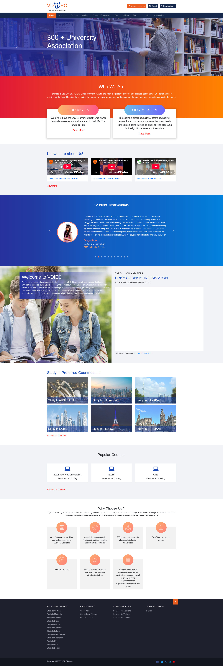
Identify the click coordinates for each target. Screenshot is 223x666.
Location (146, 15)
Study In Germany (54, 628)
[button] (16, 47)
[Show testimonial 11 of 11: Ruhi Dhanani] (127, 256)
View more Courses (56, 489)
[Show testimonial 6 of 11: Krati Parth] (111, 256)
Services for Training (121, 614)
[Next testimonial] (173, 230)
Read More (78, 130)
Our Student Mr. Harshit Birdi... (149, 178)
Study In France (53, 624)
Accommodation (138, 6)
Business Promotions (101, 15)
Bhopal (149, 611)
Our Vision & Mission (88, 614)
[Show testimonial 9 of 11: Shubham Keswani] (121, 256)
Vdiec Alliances (86, 618)
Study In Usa (52, 645)
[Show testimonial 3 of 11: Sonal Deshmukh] (101, 256)
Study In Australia (54, 611)
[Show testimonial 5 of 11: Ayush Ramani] (108, 256)
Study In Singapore (55, 638)
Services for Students (122, 611)
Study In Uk (52, 641)
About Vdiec (85, 611)
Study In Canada (54, 618)
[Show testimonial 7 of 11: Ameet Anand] (114, 256)
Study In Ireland (53, 631)
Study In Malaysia (54, 614)
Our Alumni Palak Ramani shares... (107, 178)
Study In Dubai (53, 621)
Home (52, 15)
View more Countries (56, 435)
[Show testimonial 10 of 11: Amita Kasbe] (124, 256)
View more (52, 186)
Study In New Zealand (56, 634)
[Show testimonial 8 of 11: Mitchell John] (118, 256)
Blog (116, 15)
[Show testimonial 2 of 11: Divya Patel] (98, 256)
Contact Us (159, 15)
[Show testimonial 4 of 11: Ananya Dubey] (105, 256)
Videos (126, 15)
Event (154, 6)
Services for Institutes (122, 618)
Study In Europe (53, 648)
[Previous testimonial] (50, 230)
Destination (168, 6)
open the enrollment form (143, 353)
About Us (62, 15)
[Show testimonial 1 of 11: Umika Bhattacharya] (95, 256)
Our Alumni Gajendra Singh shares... (64, 178)
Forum (135, 15)
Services (74, 15)
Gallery (85, 15)
